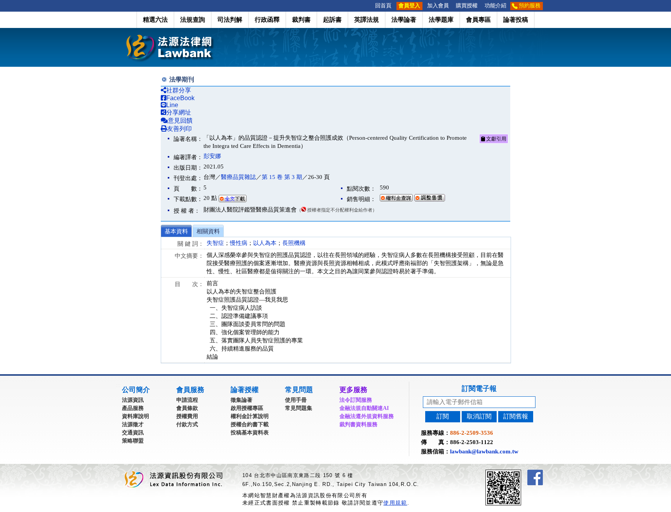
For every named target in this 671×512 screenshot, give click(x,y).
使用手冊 (296, 400)
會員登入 (409, 6)
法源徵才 (133, 424)
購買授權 (467, 6)
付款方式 (187, 424)
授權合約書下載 (250, 424)
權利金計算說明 (250, 416)
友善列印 (179, 128)
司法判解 (229, 19)
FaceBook (180, 98)
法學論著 (403, 19)
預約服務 (530, 6)
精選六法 (155, 19)
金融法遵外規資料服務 (366, 416)
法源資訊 (133, 400)
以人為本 (264, 243)
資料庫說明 (135, 416)
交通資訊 (133, 433)
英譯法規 (366, 19)
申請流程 (187, 400)
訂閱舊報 (515, 416)
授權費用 (187, 416)
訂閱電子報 (479, 388)
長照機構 (294, 243)
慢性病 (238, 243)
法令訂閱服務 (355, 400)
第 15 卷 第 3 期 (282, 177)
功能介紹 (495, 6)
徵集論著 (241, 400)
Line (172, 105)
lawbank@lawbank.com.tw (484, 451)
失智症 (215, 243)
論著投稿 (515, 19)
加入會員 (438, 6)
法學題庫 (441, 19)
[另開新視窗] (517, 473)
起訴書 (332, 19)
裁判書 (301, 19)
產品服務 (133, 408)
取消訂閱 (479, 416)
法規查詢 (192, 19)
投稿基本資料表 (250, 433)
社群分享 (178, 90)
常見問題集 (298, 408)
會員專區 (478, 19)
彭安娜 (212, 156)
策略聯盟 (133, 441)
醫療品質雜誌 (238, 177)
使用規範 (395, 503)
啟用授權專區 (247, 408)
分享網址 (178, 112)
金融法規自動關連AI (364, 408)
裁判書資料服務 (358, 424)
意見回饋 (180, 120)
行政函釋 (267, 19)
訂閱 (442, 416)
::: (369, 6)
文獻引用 (495, 139)
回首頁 (383, 6)
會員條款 (187, 408)
